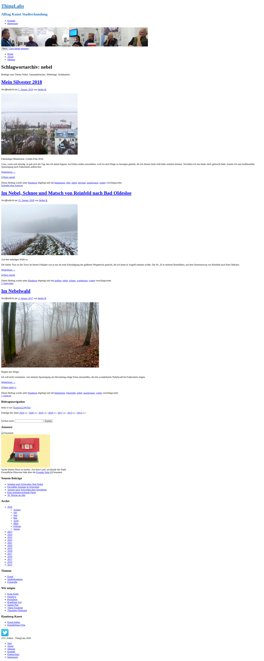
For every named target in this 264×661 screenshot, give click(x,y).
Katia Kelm (12, 594)
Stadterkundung (15, 579)
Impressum (12, 23)
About (10, 56)
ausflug (57, 280)
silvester (82, 182)
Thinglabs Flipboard (17, 610)
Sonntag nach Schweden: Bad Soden (25, 484)
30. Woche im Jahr (16, 495)
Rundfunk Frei (14, 602)
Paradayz (11, 596)
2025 (9, 531)
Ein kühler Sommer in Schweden (23, 487)
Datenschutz (13, 654)
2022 (9, 540)
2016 (9, 556)
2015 (69, 413)
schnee (72, 280)
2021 (9, 542)
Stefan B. (42, 89)
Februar (17, 526)
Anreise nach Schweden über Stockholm (27, 489)
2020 (31, 413)
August (16, 509)
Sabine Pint (12, 605)
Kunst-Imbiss (13, 622)
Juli (15, 512)
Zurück (17, 407)
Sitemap (11, 59)
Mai (15, 518)
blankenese (59, 182)
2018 (50, 413)
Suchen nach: (7, 421)
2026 (9, 507)
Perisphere (12, 599)
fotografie (71, 393)
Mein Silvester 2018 (21, 82)
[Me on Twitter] (5, 635)
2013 (9, 564)
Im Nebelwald (15, 291)
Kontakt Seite (42, 472)
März (15, 523)
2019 (40, 413)
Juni (15, 515)
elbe (68, 182)
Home (10, 54)
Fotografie (12, 582)
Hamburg (32, 182)
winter (102, 182)
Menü (4, 49)
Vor (29, 407)
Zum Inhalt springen (19, 48)
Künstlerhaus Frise (16, 625)
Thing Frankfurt (15, 607)
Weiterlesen (8, 172)
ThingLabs (12, 6)
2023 (9, 537)
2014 (79, 413)
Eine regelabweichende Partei (21, 492)
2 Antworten (7, 283)
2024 (21, 413)
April (15, 520)
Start (9, 643)
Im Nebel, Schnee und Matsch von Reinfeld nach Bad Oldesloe (66, 193)
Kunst (10, 576)
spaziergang (92, 182)
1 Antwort (6, 395)
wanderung (82, 280)
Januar (16, 529)
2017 (60, 413)
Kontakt (11, 20)
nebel (74, 182)
